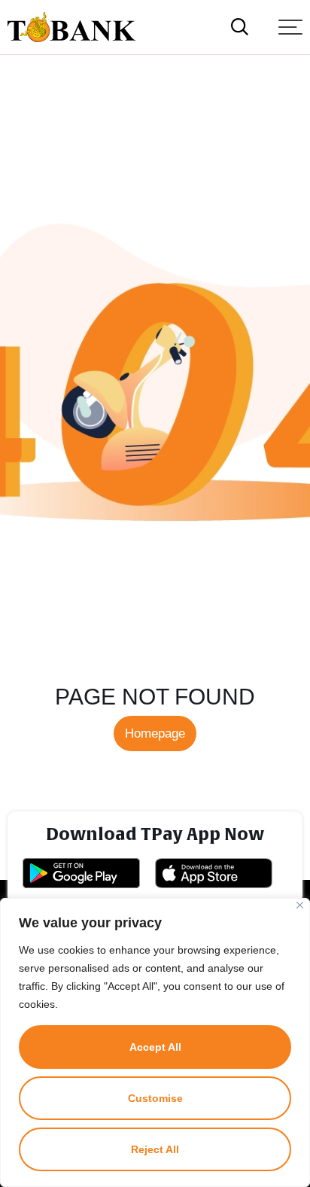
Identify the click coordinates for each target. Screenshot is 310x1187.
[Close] (299, 905)
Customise (155, 1098)
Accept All (155, 1047)
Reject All (155, 1149)
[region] (155, 1042)
